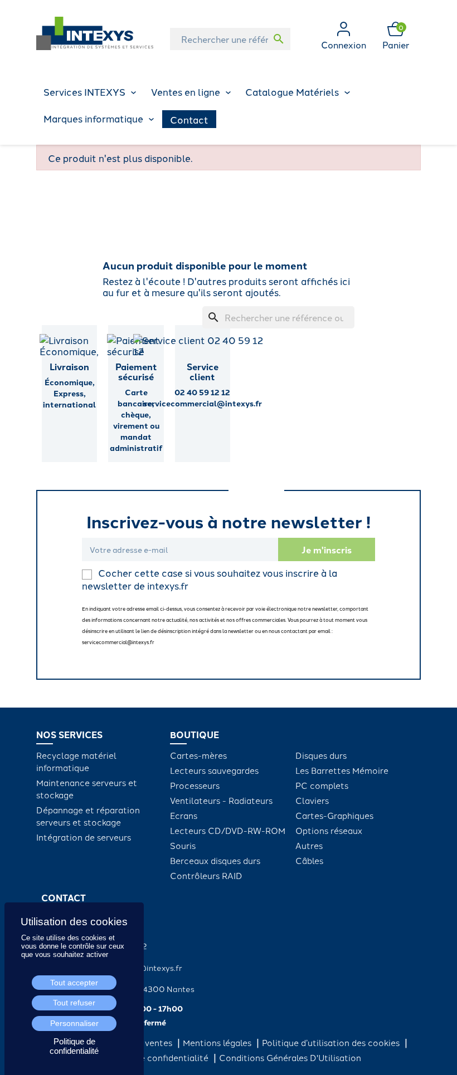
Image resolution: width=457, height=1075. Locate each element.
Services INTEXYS (84, 91)
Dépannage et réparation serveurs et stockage (88, 816)
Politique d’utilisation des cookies (332, 1042)
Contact (189, 119)
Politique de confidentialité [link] (74, 1046)
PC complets (321, 785)
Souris (183, 845)
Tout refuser (74, 1002)
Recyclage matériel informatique (76, 761)
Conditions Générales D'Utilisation (290, 1057)
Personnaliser (74, 1023)
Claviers (312, 800)
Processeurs (195, 785)
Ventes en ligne (185, 91)
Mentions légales (218, 1042)
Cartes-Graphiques (334, 815)
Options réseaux (328, 830)
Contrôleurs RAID (206, 875)
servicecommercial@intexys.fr (123, 967)
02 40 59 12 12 (93, 921)
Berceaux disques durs (215, 860)
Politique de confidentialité (153, 1057)
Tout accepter (74, 982)
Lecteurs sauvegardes (214, 770)
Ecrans (183, 815)
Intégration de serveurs (83, 837)
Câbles (309, 860)
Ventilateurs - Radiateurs (221, 800)
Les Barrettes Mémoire (341, 770)
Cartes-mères (198, 755)
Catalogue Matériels (292, 91)
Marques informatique (93, 118)
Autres (309, 845)
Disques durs (321, 755)
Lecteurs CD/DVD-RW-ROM (227, 830)
